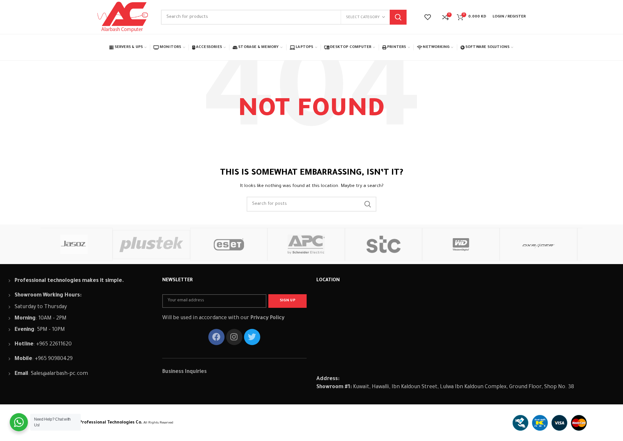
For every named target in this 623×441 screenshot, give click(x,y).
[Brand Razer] (570, 244)
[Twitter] (252, 337)
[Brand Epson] (415, 244)
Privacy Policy (267, 318)
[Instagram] (234, 337)
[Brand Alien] (338, 244)
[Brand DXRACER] (183, 244)
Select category (363, 18)
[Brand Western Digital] (106, 244)
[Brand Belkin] (261, 244)
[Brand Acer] (493, 244)
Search (398, 17)
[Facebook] (216, 337)
